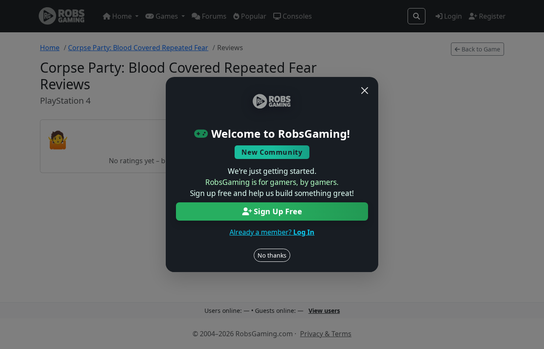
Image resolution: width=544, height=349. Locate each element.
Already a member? (272, 232)
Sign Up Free (278, 211)
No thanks (272, 255)
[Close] (364, 90)
